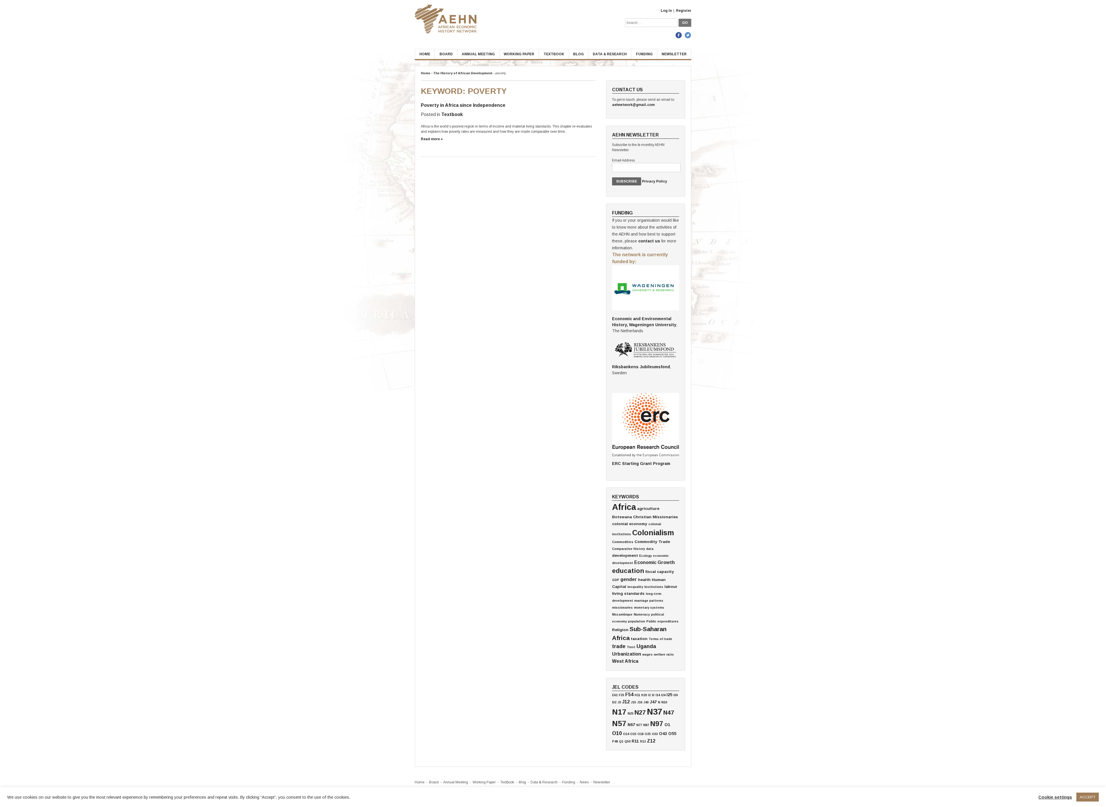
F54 (629, 694)
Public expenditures (662, 621)
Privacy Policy (654, 181)
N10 (664, 702)
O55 (672, 733)
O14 (626, 734)
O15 (633, 734)
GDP (615, 580)
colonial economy (629, 524)
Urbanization (626, 653)
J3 (619, 702)
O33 (655, 734)
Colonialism (653, 533)
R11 (635, 741)
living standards (628, 593)
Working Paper (519, 54)
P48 (615, 741)
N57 (619, 723)
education (628, 570)
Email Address (623, 160)
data (650, 548)
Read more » (432, 139)
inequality (635, 586)
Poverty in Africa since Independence (463, 105)
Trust (631, 647)
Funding (644, 54)
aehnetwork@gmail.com (633, 105)
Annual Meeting (478, 54)
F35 (621, 695)
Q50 (627, 741)
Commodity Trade (652, 542)
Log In (666, 11)
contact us (649, 241)
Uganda (646, 646)
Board (446, 54)
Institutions (653, 586)
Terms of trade (660, 639)
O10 (617, 733)
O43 (663, 733)
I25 (669, 694)
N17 (619, 712)
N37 (654, 711)
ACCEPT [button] (1087, 797)
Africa (624, 507)
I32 (614, 702)
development (625, 555)
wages (647, 654)
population (636, 621)
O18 (640, 734)
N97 (656, 724)
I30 (675, 695)
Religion (620, 630)
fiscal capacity (659, 571)
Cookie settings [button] (1055, 797)
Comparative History (628, 548)
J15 (633, 702)
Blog (578, 54)
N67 (631, 724)
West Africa (625, 661)
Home (424, 54)
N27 (640, 712)
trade (619, 646)
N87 (646, 725)
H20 (644, 695)
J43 (646, 702)
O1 (667, 724)
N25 (630, 713)
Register (683, 11)
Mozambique (622, 614)
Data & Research (610, 54)
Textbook (553, 54)
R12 (643, 741)
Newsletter (674, 54)
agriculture (648, 508)
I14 (658, 695)
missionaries (622, 607)
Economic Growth (654, 562)
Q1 (621, 741)
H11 (637, 695)
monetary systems (649, 607)
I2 (649, 695)
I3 (653, 695)
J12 (626, 701)
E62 (615, 695)
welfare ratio (664, 654)
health (644, 580)
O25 (648, 734)
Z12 (651, 740)
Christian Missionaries (655, 517)
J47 (653, 702)
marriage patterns (648, 600)
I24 (663, 695)
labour (670, 586)
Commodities (622, 542)
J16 (639, 702)
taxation (639, 639)
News (584, 782)
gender (628, 579)
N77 (639, 725)
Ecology (645, 555)
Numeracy (642, 614)
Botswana (622, 517)
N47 (668, 712)
